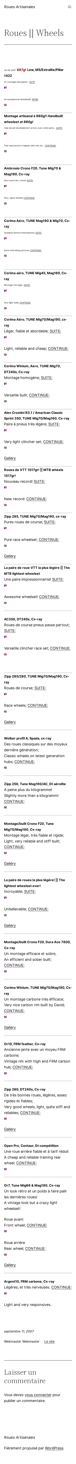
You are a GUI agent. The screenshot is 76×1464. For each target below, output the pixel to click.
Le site (49, 1341)
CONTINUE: (50, 145)
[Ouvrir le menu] (69, 6)
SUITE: (59, 128)
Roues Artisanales (19, 7)
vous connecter (38, 1395)
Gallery (10, 458)
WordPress (54, 1448)
